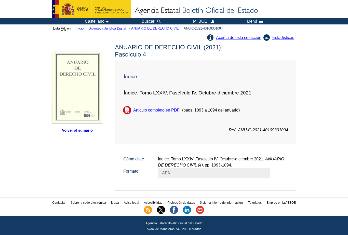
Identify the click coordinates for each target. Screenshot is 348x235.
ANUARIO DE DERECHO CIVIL (155, 28)
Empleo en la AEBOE (281, 202)
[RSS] (148, 213)
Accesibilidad (153, 202)
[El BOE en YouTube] (200, 213)
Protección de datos (181, 202)
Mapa (115, 202)
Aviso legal (131, 202)
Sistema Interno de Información (221, 202)
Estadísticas (283, 37)
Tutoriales (255, 202)
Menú (252, 21)
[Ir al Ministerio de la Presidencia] (91, 9)
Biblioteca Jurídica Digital (107, 28)
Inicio (80, 28)
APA (166, 173)
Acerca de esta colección (238, 37)
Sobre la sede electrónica (88, 202)
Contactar (59, 202)
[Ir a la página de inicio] (196, 10)
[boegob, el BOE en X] (161, 213)
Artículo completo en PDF (156, 110)
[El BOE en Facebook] (174, 213)
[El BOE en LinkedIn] (187, 213)
